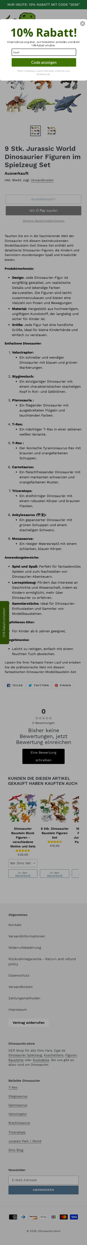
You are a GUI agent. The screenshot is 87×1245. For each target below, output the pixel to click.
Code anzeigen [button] (44, 62)
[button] (82, 23)
